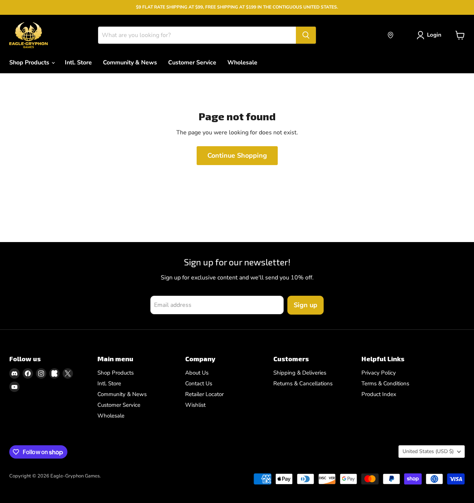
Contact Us (198, 383)
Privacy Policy (378, 372)
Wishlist (195, 405)
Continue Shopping (237, 155)
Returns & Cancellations (303, 383)
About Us (196, 372)
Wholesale (242, 62)
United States (428, 451)
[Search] (306, 35)
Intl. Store (78, 62)
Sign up (305, 305)
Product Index (378, 394)
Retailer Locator (204, 394)
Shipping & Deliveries (299, 372)
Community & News (130, 62)
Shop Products (30, 62)
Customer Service (192, 62)
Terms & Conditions (385, 383)
